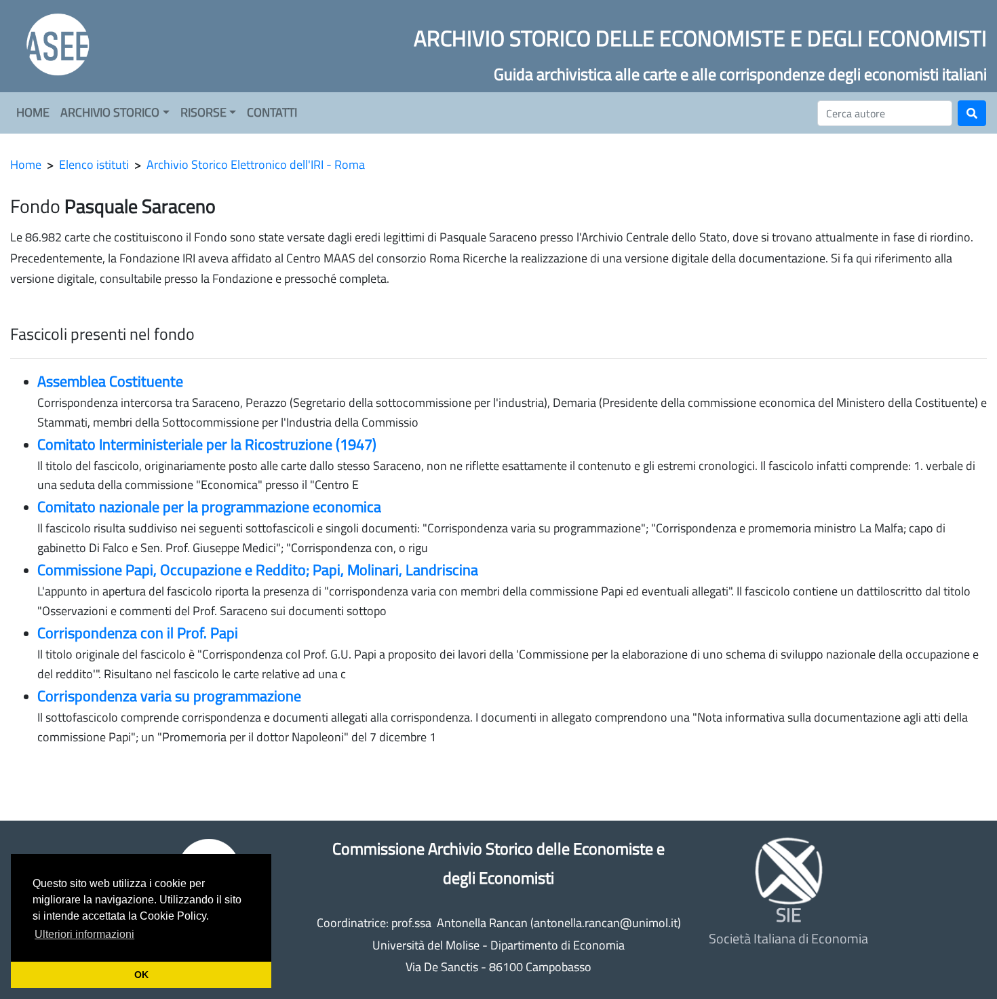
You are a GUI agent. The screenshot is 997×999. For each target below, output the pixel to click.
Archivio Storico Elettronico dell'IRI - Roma (255, 164)
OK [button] (141, 974)
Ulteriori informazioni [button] (84, 934)
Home (25, 164)
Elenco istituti (94, 164)
